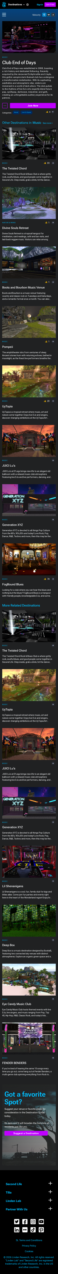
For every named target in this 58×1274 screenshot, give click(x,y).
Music (5, 57)
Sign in (40, 4)
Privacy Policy (29, 1245)
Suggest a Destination (26, 1133)
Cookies (29, 1251)
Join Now (33, 105)
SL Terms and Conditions (29, 1240)
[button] (17, 5)
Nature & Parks (9, 222)
